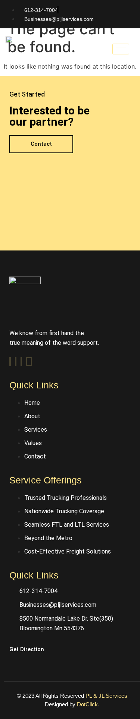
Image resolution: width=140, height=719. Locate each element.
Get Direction (26, 649)
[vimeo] (21, 361)
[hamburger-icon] (120, 49)
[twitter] (15, 361)
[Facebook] (10, 361)
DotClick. (88, 704)
